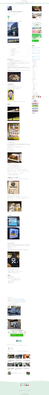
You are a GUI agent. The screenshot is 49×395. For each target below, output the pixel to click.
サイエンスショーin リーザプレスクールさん (22, 373)
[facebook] (10, 348)
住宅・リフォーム (34, 72)
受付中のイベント (34, 86)
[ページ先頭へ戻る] (28, 374)
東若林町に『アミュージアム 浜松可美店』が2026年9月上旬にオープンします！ (36, 53)
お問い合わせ (28, 390)
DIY (33, 73)
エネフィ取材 (34, 62)
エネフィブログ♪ (24, 0)
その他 (33, 91)
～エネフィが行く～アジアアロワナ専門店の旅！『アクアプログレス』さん (14, 373)
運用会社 (22, 390)
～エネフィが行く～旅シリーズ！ (12, 4)
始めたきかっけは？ (14, 48)
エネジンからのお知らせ (35, 92)
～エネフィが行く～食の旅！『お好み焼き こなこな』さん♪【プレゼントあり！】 (18, 369)
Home (8, 4)
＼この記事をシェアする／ (19, 339)
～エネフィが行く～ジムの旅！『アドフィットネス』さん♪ (18, 360)
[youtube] (12, 348)
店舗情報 (13, 55)
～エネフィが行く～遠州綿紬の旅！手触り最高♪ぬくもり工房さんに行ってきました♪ (10, 369)
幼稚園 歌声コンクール (35, 84)
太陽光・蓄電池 (34, 74)
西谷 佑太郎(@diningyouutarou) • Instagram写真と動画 (19, 300)
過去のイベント (34, 87)
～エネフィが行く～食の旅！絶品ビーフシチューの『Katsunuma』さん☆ (26, 360)
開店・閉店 (34, 67)
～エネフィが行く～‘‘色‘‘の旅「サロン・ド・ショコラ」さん (26, 368)
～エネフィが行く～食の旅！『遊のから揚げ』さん (19, 4)
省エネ (33, 75)
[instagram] (11, 348)
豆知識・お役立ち (34, 79)
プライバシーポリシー (25, 390)
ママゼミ (34, 83)
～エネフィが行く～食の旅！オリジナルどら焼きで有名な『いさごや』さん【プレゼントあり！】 (10, 361)
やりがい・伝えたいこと (14, 54)
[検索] (33, 2)
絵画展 (33, 85)
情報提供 (20, 390)
